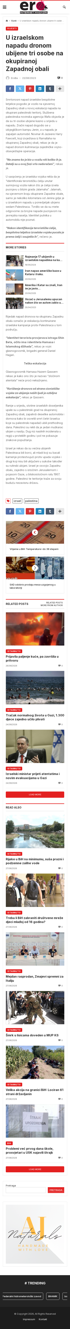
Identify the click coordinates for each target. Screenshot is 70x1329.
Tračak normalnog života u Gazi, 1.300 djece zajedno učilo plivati (35, 717)
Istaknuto (14, 651)
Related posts (54, 603)
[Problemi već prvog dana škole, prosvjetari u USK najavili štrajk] (35, 1121)
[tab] (54, 603)
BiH (9, 1143)
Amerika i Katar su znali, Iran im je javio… (43, 287)
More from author (52, 605)
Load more (35, 794)
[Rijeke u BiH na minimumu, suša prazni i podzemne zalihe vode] (35, 831)
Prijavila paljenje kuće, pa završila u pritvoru (32, 658)
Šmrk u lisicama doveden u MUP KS (32, 1035)
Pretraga (11, 1185)
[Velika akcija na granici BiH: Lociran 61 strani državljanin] (35, 1062)
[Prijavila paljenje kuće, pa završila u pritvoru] (35, 629)
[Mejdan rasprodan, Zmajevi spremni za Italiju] (35, 949)
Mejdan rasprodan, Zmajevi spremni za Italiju (34, 978)
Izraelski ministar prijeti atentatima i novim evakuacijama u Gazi (33, 776)
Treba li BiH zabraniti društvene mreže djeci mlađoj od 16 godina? (34, 920)
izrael (17, 500)
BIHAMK (46, 1296)
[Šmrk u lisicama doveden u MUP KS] (35, 1007)
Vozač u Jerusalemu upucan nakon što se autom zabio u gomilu (43, 301)
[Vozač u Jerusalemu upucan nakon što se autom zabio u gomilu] (14, 303)
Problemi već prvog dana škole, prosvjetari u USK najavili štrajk (29, 1150)
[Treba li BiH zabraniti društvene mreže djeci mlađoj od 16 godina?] (35, 890)
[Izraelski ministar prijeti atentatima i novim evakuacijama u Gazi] (35, 746)
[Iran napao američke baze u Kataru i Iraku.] (14, 274)
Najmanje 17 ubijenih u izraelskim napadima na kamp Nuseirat (44, 258)
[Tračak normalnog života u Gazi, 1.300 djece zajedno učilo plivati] (35, 687)
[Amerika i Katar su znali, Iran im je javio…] (14, 289)
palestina (31, 500)
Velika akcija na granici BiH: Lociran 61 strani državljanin (34, 1092)
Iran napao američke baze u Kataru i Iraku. (43, 272)
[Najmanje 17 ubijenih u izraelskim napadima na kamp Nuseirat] (14, 260)
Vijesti (14, 21)
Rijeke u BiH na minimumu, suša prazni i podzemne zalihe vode (35, 861)
